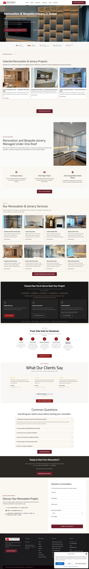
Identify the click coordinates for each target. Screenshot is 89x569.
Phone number (54, 504)
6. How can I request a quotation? (25, 446)
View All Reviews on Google (44, 400)
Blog (50, 2)
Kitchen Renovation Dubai (73, 261)
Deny (69, 563)
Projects (44, 2)
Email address (54, 498)
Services (38, 2)
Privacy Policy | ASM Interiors (73, 566)
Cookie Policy (66, 566)
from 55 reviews (44, 394)
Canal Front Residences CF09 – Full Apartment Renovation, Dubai (16, 90)
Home (27, 2)
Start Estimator (9, 315)
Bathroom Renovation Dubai (31, 261)
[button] (86, 553)
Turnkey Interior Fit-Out (73, 231)
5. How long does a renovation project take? (27, 441)
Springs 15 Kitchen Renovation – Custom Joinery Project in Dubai (73, 90)
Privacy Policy (41, 554)
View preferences (80, 563)
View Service (7, 239)
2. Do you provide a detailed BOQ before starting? (28, 428)
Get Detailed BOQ (67, 315)
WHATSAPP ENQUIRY (11, 551)
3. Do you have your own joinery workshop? (27, 433)
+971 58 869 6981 (73, 543)
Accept (60, 563)
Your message (54, 516)
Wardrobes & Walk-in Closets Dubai (12, 231)
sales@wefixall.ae (73, 547)
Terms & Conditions (42, 557)
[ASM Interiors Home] (14, 539)
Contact (55, 2)
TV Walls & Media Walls (52, 231)
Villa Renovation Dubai (52, 261)
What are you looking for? (56, 510)
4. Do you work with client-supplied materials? (28, 437)
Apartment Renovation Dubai (10, 261)
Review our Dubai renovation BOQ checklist (69, 312)
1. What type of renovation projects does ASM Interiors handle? (32, 419)
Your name (53, 492)
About (32, 2)
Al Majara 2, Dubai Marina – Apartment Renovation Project (44, 89)
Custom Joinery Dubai (30, 231)
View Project (6, 98)
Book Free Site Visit (38, 315)
